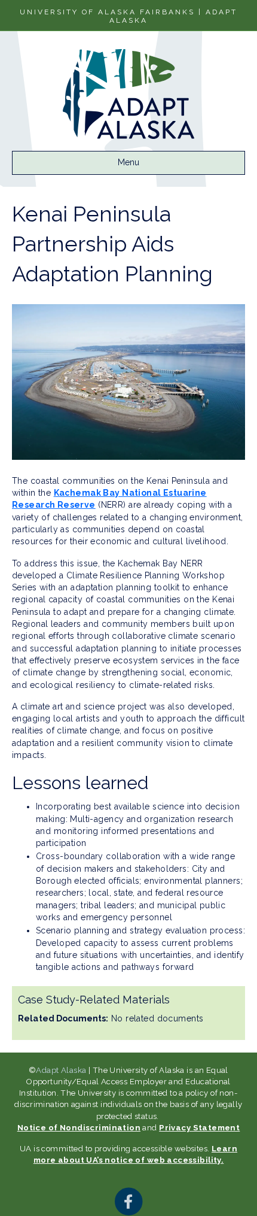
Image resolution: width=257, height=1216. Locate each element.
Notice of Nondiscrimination (78, 1127)
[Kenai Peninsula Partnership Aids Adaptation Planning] (128, 381)
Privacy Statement (199, 1127)
